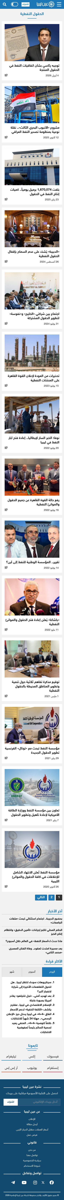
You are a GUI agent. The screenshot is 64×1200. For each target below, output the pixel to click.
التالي (41, 897)
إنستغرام (52, 1068)
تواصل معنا (32, 1155)
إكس (32, 1057)
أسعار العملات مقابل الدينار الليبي (32, 1129)
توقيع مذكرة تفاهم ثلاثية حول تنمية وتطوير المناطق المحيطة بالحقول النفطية (35, 686)
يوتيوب (32, 1068)
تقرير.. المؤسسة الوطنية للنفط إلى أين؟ (32, 562)
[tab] (52, 972)
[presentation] (52, 972)
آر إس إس (11, 1068)
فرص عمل (32, 1135)
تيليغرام (11, 1057)
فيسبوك (53, 1057)
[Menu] (59, 4)
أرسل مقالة (32, 1124)
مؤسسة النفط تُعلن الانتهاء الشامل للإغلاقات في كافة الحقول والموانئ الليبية (35, 877)
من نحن (32, 1150)
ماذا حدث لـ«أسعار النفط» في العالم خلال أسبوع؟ (34, 941)
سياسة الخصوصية (32, 1160)
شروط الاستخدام (32, 1165)
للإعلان (32, 1119)
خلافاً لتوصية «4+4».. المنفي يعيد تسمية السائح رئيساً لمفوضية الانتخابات (31, 1028)
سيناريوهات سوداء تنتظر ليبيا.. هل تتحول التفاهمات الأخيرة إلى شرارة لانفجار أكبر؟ (31, 987)
